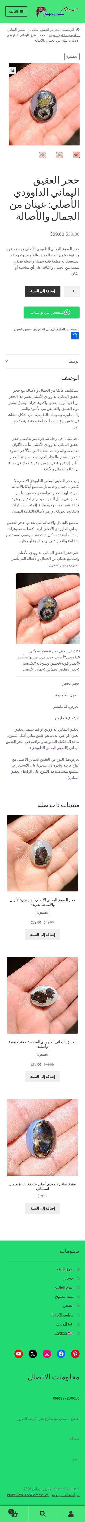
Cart (19, 1509)
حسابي (68, 1278)
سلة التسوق (64, 1296)
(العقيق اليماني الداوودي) (49, 747)
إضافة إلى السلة (42, 291)
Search (42, 1514)
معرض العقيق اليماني (44, 29)
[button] (12, 70)
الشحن (68, 1305)
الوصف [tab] (74, 361)
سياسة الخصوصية (66, 1494)
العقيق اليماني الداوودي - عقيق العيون (39, 329)
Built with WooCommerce (28, 1494)
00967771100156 (66, 1398)
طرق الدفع (65, 1269)
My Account (71, 1514)
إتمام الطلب (64, 1287)
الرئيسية (68, 29)
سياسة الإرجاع (62, 1314)
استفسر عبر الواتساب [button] (47, 312)
